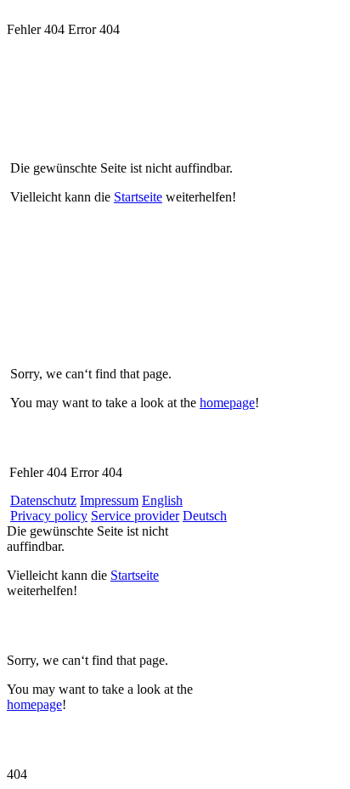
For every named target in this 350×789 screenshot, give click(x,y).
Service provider (135, 515)
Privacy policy (49, 515)
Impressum (109, 500)
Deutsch (205, 515)
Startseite (138, 197)
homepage (227, 402)
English (162, 500)
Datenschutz (43, 500)
